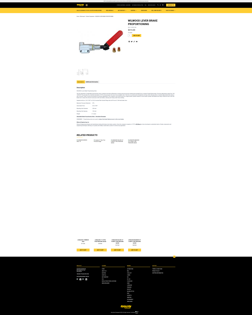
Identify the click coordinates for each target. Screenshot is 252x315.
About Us (104, 270)
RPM (128, 293)
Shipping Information (157, 272)
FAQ (145, 5)
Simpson (129, 297)
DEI (127, 277)
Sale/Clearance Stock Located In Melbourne (89, 10)
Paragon (129, 287)
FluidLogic (129, 281)
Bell (128, 270)
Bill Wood (138, 124)
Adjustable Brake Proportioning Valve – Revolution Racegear (91, 116)
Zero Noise (129, 301)
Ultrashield (130, 299)
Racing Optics (130, 291)
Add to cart (136, 35)
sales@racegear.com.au (83, 276)
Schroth (129, 295)
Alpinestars (130, 268)
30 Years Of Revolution (137, 5)
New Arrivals (109, 10)
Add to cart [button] (83, 250)
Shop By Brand (170, 10)
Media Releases (151, 5)
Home (78, 16)
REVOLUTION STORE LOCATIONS (109, 281)
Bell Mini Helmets (156, 10)
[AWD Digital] (138, 312)
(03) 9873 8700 (85, 273)
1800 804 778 (171, 5)
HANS (128, 283)
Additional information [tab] (92, 82)
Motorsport (121, 10)
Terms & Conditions (157, 268)
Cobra (128, 275)
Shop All (104, 275)
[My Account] (160, 5)
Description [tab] (81, 82)
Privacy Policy (156, 270)
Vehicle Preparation (90, 16)
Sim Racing (144, 10)
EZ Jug (128, 279)
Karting (133, 10)
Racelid (129, 289)
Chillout (129, 272)
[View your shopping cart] (163, 4)
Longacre (129, 285)
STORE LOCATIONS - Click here (123, 5)
